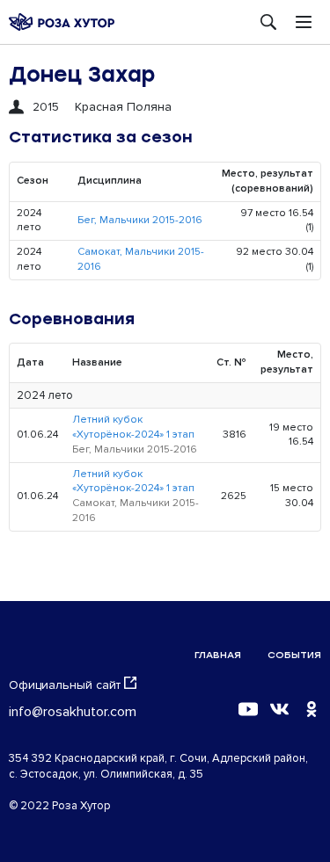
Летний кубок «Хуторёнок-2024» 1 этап (133, 427)
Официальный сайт (65, 684)
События (294, 655)
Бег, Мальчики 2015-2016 (139, 220)
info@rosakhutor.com (72, 712)
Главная (217, 655)
